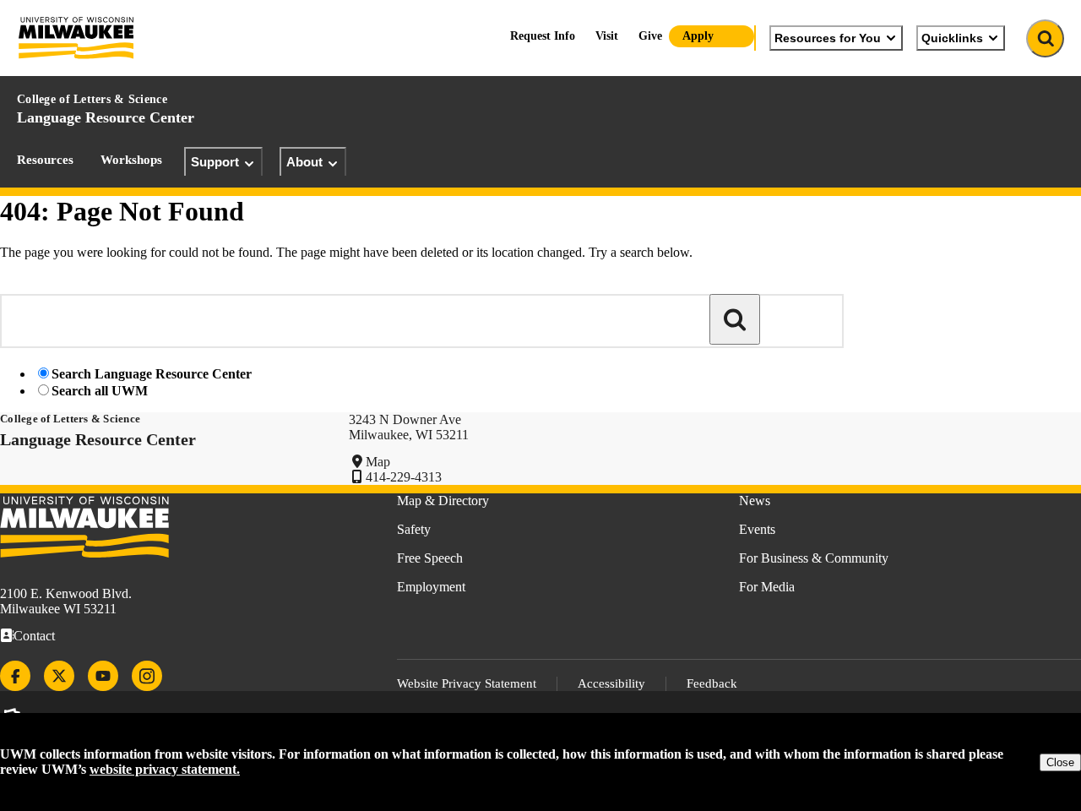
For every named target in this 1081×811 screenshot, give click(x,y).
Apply (698, 36)
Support (215, 162)
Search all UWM (100, 391)
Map (378, 461)
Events (757, 529)
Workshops (131, 159)
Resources (45, 159)
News (754, 500)
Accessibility (611, 683)
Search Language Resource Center (152, 374)
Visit (606, 36)
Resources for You (827, 38)
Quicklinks (952, 38)
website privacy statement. (165, 769)
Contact (34, 636)
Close (1060, 762)
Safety (414, 529)
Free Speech (430, 558)
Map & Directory (443, 500)
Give (650, 36)
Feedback (712, 683)
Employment (431, 587)
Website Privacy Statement (466, 683)
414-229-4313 (404, 477)
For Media (767, 587)
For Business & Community (813, 558)
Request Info (542, 36)
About (304, 162)
